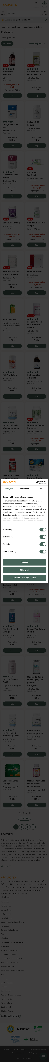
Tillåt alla (24, 562)
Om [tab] (40, 489)
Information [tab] (24, 489)
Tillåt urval (24, 570)
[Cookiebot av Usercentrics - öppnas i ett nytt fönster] (35, 482)
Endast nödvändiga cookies (24, 578)
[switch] (42, 537)
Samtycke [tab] (9, 489)
